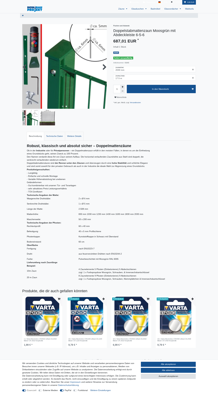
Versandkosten (135, 102)
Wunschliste (121, 97)
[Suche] (172, 2)
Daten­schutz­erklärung (68, 385)
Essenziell (31, 390)
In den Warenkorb (160, 89)
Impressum (75, 382)
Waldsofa (189, 9)
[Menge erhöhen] (122, 87)
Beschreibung (35, 136)
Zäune (121, 9)
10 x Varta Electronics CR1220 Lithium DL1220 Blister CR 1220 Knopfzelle (85, 340)
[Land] (159, 2)
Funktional (83, 390)
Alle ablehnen (168, 370)
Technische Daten (54, 136)
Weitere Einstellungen (100, 390)
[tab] (35, 136)
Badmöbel (155, 9)
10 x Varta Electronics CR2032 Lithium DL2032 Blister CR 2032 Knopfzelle (130, 340)
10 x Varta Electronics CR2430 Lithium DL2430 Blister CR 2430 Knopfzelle (174, 340)
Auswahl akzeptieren (168, 376)
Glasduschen (137, 9)
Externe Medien (50, 390)
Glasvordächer (171, 9)
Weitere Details (74, 136)
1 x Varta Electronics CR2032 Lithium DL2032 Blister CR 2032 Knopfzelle (40, 340)
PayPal (68, 390)
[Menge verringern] (122, 91)
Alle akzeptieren (168, 364)
